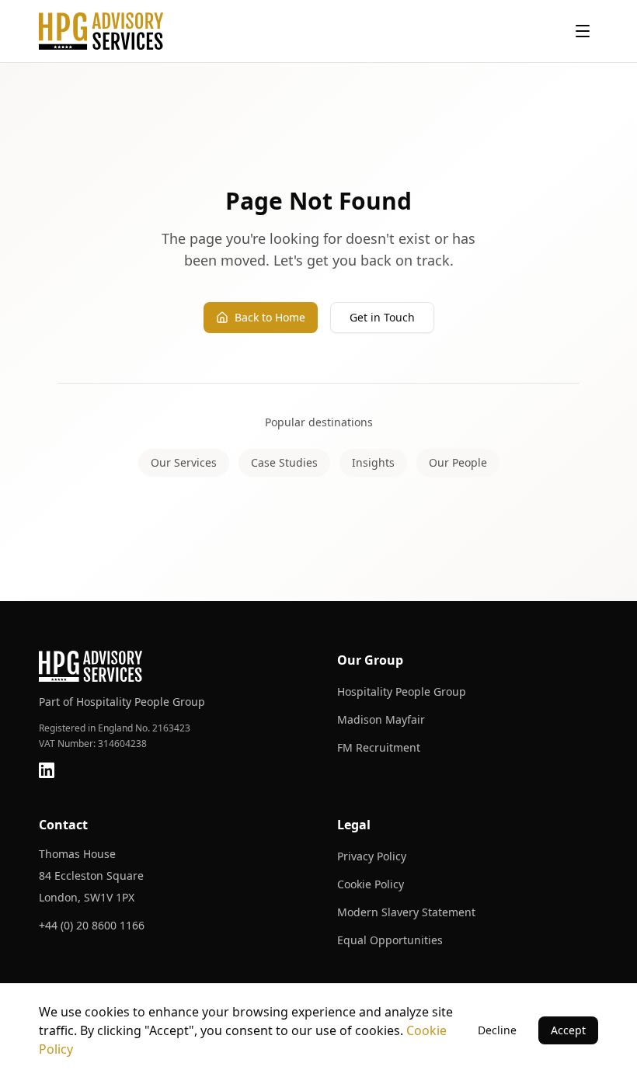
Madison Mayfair (381, 719)
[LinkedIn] (46, 770)
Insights (373, 462)
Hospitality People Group (401, 691)
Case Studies (284, 462)
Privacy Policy (371, 856)
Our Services (184, 462)
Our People (458, 462)
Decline (497, 1030)
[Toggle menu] (582, 31)
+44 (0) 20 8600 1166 (91, 925)
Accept (568, 1030)
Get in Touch (382, 317)
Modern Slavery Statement (406, 912)
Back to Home (270, 317)
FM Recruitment (378, 747)
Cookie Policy (370, 884)
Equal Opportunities (390, 940)
